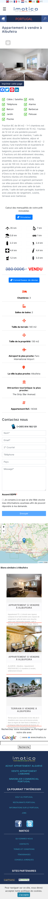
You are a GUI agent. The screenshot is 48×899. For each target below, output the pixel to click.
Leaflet (40, 562)
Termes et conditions (24, 849)
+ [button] (4, 527)
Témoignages (24, 854)
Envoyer (24, 513)
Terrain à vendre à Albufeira (24, 709)
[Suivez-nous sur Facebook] (18, 823)
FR (18, 2)
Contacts (24, 844)
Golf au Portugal (24, 797)
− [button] (4, 531)
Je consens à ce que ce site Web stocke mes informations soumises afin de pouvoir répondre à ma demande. (23, 502)
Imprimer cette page (12, 83)
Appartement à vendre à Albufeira (24, 606)
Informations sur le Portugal (24, 807)
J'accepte (24, 894)
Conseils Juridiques (24, 860)
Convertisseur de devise (25, 280)
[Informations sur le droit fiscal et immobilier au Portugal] (9, 879)
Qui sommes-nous (24, 839)
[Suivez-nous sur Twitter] (29, 823)
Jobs (24, 813)
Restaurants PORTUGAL (24, 802)
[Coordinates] (24, 540)
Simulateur (25, 217)
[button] (3, 65)
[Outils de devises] (24, 879)
